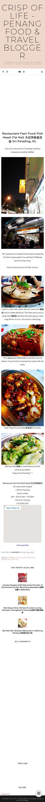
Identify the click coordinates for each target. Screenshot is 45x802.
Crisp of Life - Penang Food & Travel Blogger (23, 31)
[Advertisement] (22, 101)
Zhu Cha (14, 559)
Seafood (31, 558)
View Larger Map (22, 545)
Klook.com (5, 794)
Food (18, 558)
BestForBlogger (23, 800)
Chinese (11, 558)
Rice (24, 558)
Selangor (5, 559)
